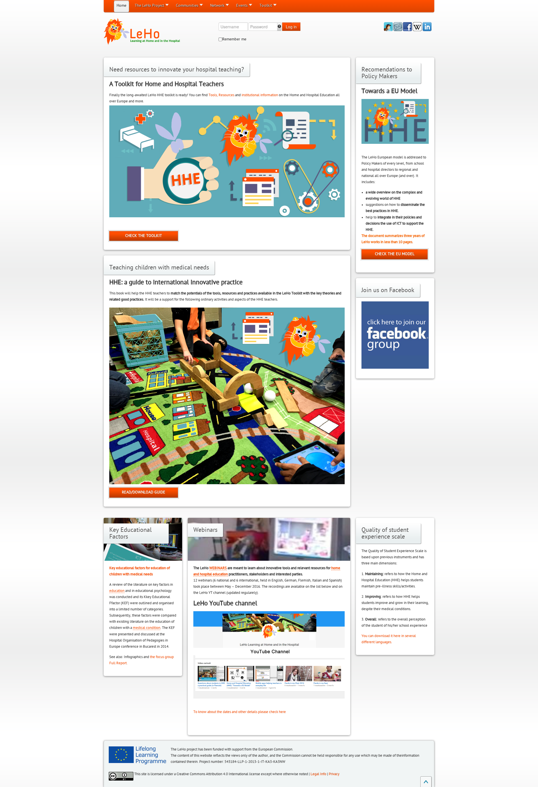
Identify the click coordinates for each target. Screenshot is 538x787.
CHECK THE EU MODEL (394, 254)
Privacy (334, 774)
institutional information (260, 95)
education (116, 591)
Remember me (234, 39)
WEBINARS (218, 568)
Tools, (213, 95)
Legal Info (318, 774)
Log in (291, 26)
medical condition (146, 628)
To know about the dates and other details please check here (239, 712)
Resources (226, 95)
